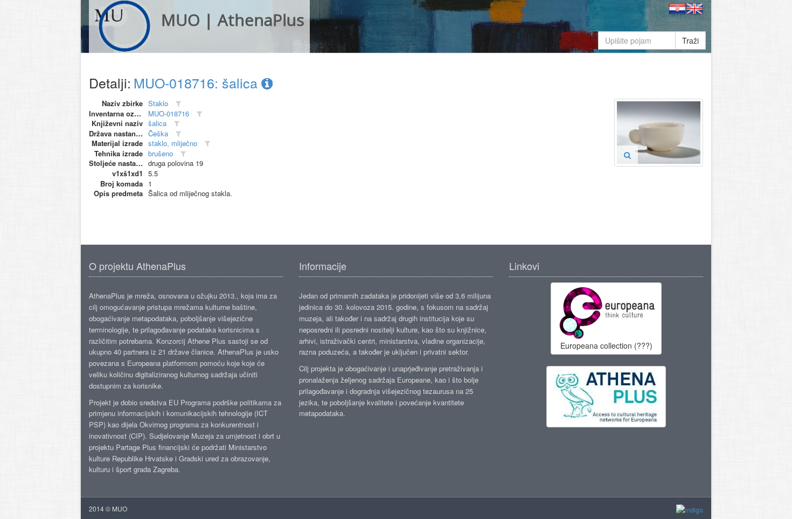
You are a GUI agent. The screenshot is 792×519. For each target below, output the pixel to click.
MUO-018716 (168, 113)
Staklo (158, 103)
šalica (157, 123)
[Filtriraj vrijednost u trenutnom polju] (178, 104)
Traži (690, 40)
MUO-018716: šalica (197, 82)
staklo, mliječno (172, 143)
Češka (158, 133)
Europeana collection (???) (606, 345)
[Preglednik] (627, 155)
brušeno (160, 153)
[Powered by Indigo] (689, 509)
